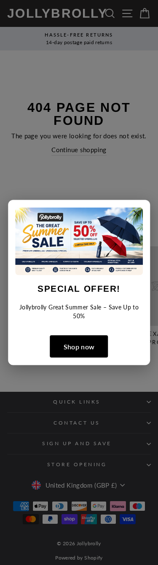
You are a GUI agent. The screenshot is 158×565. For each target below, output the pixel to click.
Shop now (79, 346)
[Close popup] (136, 215)
